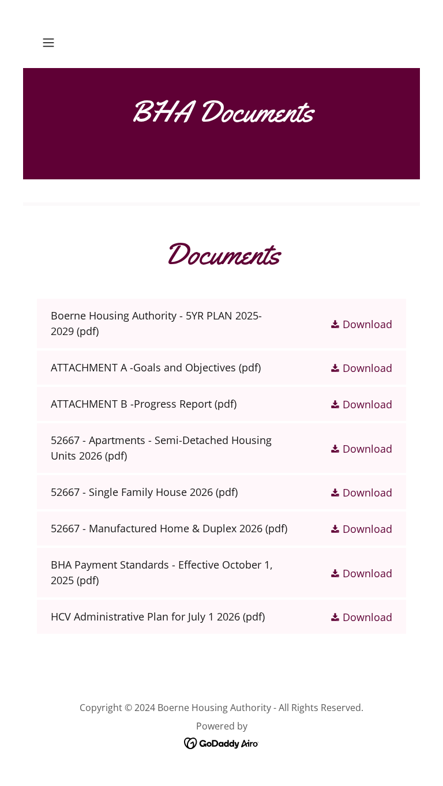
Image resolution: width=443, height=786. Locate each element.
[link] (221, 43)
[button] (64, 42)
